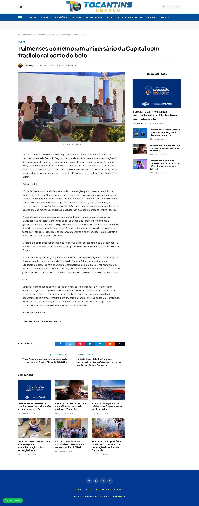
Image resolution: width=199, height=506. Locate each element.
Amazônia (61, 17)
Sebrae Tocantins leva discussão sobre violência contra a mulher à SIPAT (69, 444)
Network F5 (120, 496)
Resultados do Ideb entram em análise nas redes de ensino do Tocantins (70, 406)
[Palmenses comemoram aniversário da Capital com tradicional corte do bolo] (71, 107)
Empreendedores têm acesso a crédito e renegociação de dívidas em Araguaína (165, 132)
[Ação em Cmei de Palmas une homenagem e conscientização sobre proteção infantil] (34, 428)
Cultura (76, 17)
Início (20, 35)
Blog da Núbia (103, 489)
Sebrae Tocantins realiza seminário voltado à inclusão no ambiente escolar (34, 406)
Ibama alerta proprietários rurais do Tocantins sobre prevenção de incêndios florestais (107, 446)
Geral (21, 42)
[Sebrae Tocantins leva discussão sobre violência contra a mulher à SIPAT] (71, 428)
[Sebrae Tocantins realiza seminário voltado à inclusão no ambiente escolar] (34, 390)
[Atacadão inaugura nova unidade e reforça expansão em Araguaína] (108, 390)
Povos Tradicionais (130, 17)
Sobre (44, 17)
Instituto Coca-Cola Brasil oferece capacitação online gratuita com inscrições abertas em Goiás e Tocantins (98, 362)
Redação (31, 65)
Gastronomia (94, 17)
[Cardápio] (20, 17)
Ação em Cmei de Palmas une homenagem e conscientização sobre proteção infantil (34, 446)
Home (33, 17)
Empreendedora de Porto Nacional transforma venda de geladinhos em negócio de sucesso (164, 165)
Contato (119, 489)
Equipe (88, 489)
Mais (163, 17)
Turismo (151, 17)
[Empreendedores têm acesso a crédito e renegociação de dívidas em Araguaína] (140, 133)
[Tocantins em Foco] (99, 7)
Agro (110, 17)
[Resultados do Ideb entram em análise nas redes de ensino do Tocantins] (71, 390)
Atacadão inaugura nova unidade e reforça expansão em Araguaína (107, 406)
